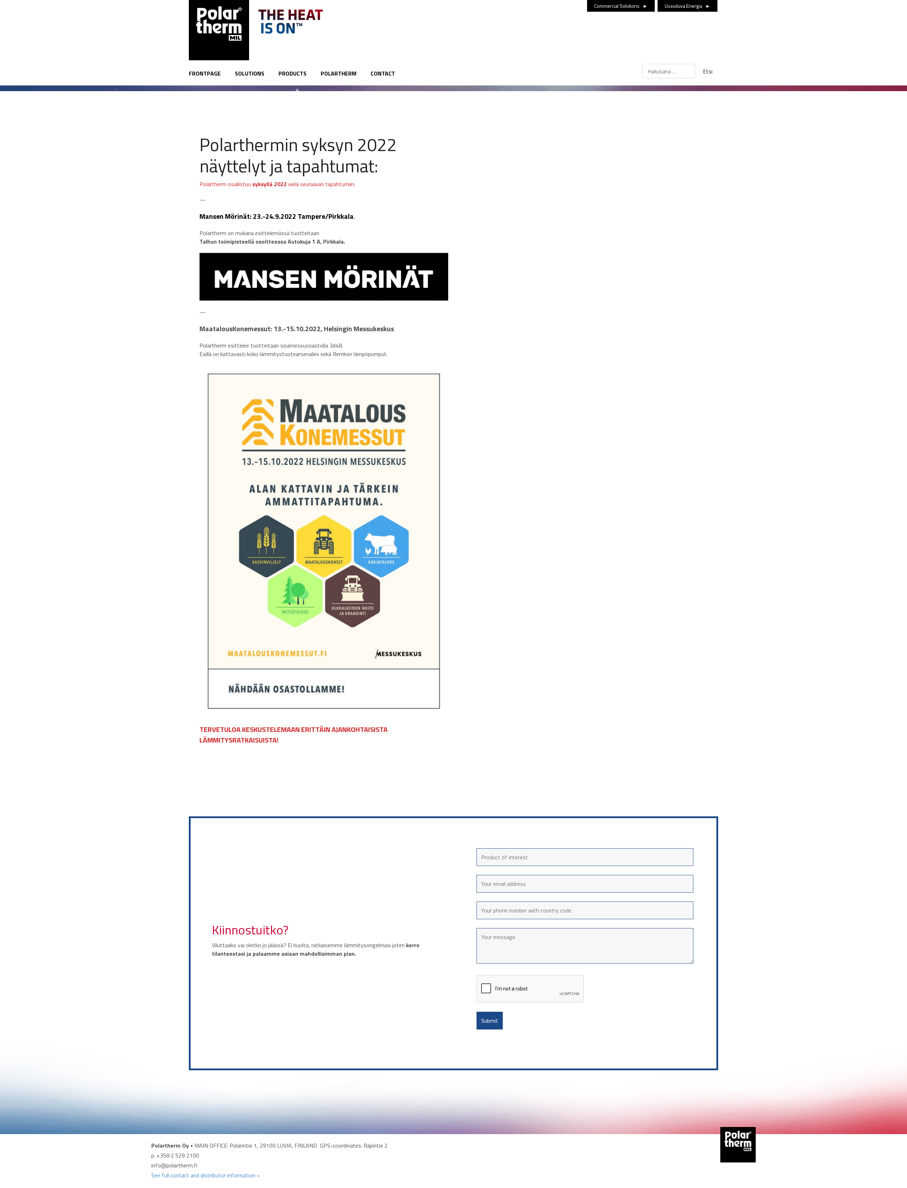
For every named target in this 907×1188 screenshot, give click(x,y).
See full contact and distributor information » (205, 1175)
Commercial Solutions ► (621, 6)
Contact (383, 73)
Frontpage (205, 73)
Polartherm (338, 73)
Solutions (249, 73)
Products (292, 73)
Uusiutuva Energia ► (687, 6)
